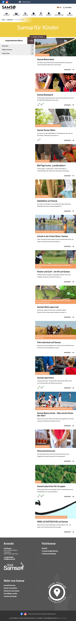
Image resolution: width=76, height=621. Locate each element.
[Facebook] (3, 1)
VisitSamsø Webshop (49, 554)
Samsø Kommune (9, 585)
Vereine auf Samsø (10, 596)
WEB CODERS (62, 618)
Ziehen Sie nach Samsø (11, 591)
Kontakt (44, 548)
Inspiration (70, 15)
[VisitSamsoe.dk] (9, 8)
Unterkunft (6, 15)
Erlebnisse (25, 15)
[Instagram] (7, 1)
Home (3, 19)
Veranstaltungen (59, 15)
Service (41, 15)
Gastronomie (16, 15)
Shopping (33, 15)
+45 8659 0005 (8, 557)
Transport (49, 15)
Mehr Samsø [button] (26, 2)
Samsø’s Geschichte (10, 588)
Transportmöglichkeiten (50, 551)
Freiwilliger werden (10, 593)
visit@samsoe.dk (9, 559)
